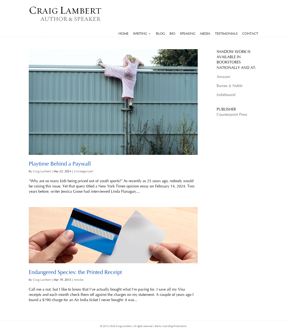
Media (205, 34)
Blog (160, 34)
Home (123, 34)
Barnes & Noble (229, 85)
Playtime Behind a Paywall (60, 164)
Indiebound (226, 94)
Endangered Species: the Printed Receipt (75, 272)
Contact (250, 34)
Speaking (187, 34)
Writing (140, 34)
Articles (78, 280)
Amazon (223, 76)
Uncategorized (83, 171)
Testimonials (226, 34)
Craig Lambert (42, 171)
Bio (172, 34)
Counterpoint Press (232, 114)
